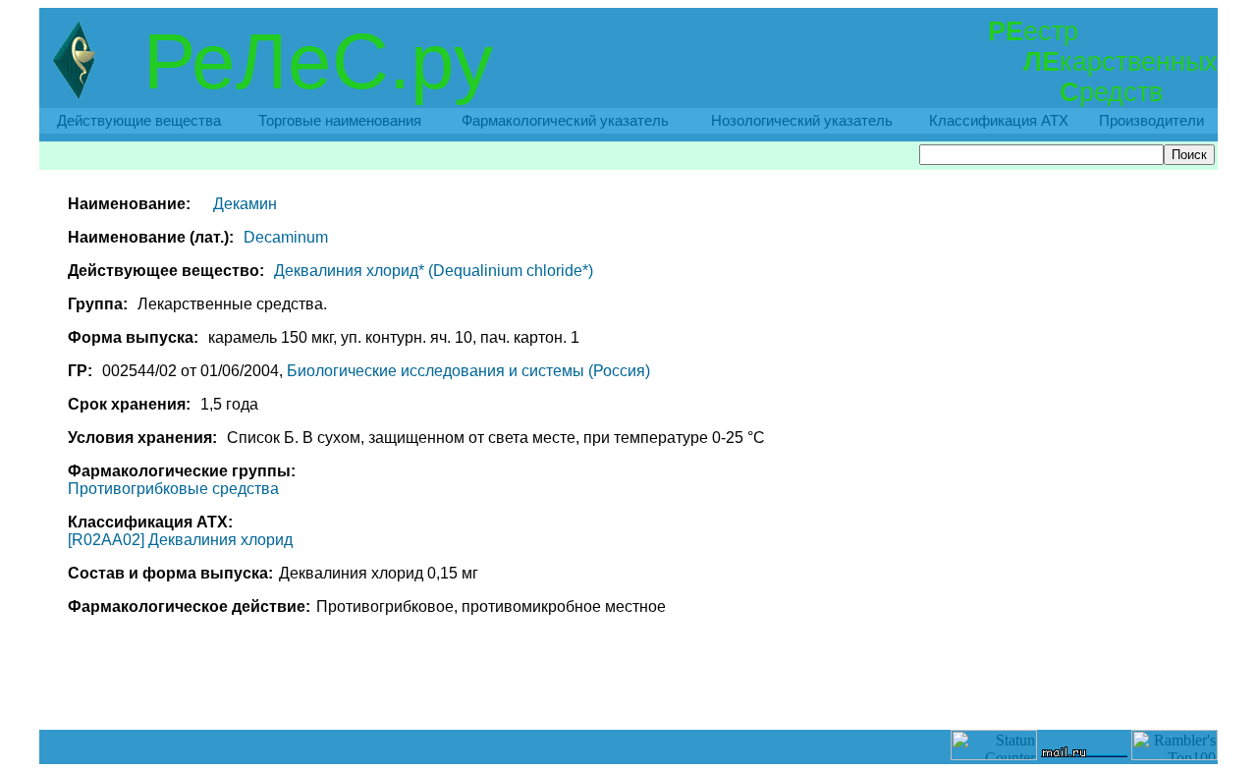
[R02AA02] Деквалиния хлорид (180, 539)
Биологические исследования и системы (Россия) (468, 370)
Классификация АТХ (998, 121)
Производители (1151, 121)
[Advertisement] (628, 685)
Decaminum (286, 237)
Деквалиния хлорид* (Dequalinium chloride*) (433, 270)
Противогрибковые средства (173, 488)
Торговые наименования (339, 121)
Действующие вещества (139, 121)
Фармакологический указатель (565, 121)
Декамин (245, 203)
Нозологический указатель (802, 121)
